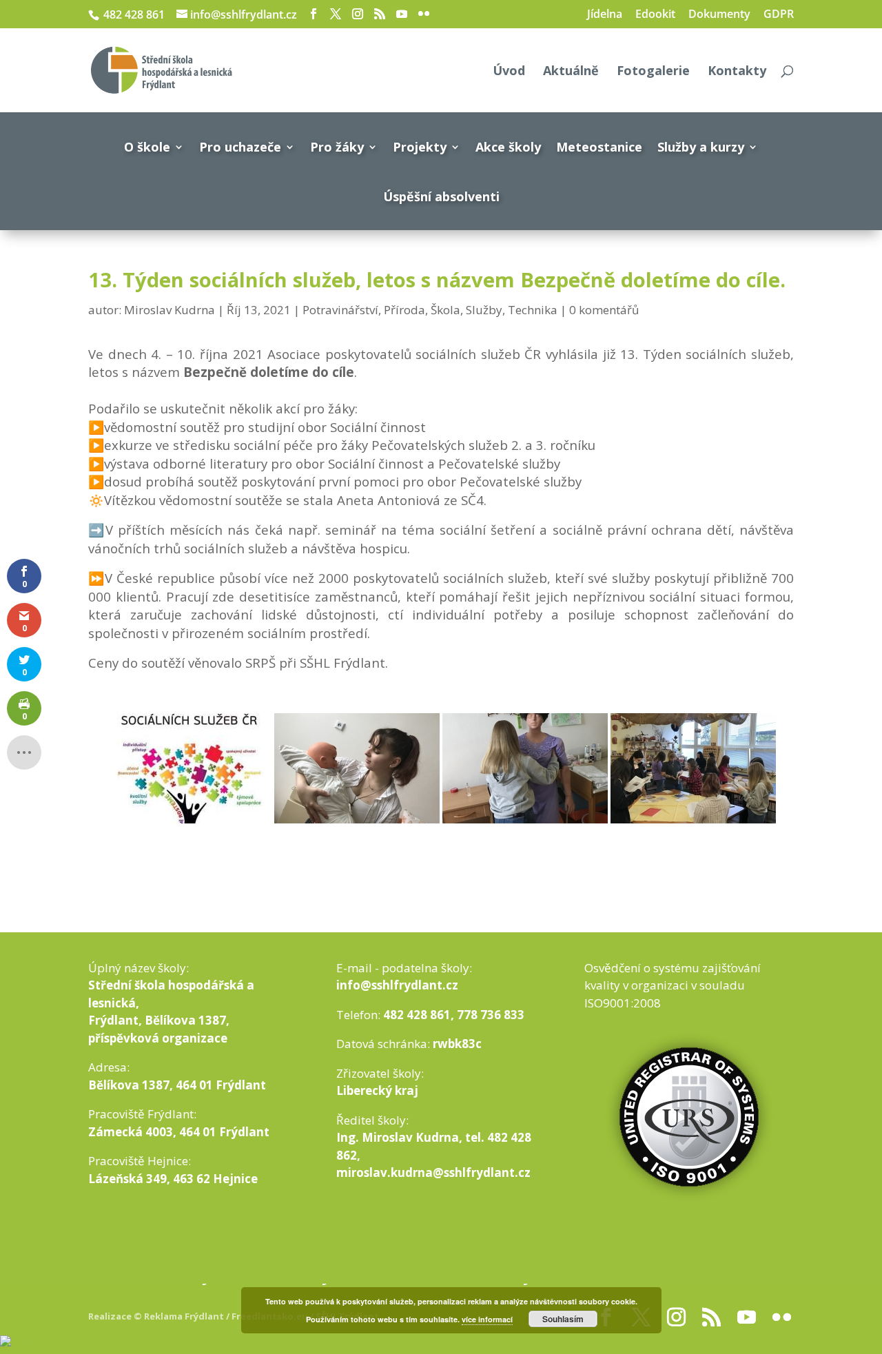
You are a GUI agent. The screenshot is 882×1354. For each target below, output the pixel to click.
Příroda (404, 310)
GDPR (778, 14)
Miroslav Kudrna (169, 310)
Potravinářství (340, 310)
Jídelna (604, 14)
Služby (484, 310)
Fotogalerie (653, 72)
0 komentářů (604, 310)
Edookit (655, 14)
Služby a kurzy (700, 147)
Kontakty (737, 72)
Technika (532, 310)
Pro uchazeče (240, 147)
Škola (445, 310)
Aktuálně (571, 72)
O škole (147, 147)
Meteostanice (599, 147)
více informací (487, 1319)
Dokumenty (719, 14)
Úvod (509, 72)
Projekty (420, 147)
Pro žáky (337, 147)
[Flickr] (423, 14)
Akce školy (508, 147)
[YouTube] (401, 14)
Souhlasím (563, 1319)
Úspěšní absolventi (441, 196)
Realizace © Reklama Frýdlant (157, 1316)
